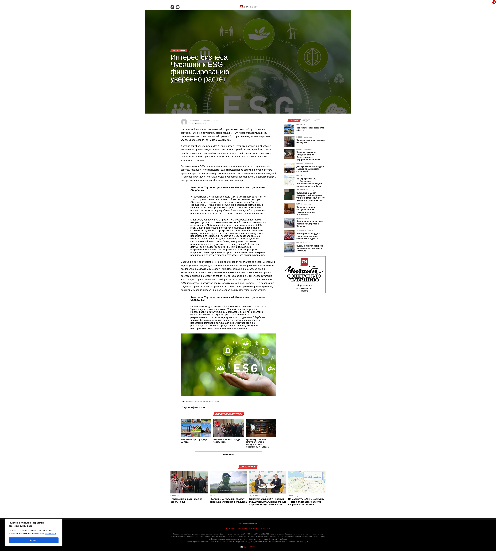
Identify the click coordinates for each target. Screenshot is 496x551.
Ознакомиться (50, 534)
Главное (190, 402)
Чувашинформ (200, 123)
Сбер (211, 402)
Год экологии (202, 402)
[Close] (59, 520)
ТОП (217, 402)
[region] (33, 532)
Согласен (33, 540)
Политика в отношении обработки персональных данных (248, 529)
